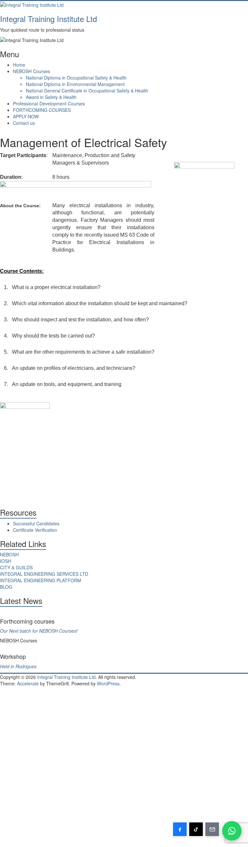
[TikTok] (196, 829)
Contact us (24, 123)
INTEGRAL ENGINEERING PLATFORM (40, 580)
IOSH (5, 561)
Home (19, 64)
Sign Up (36, 837)
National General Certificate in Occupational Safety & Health (87, 90)
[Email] (212, 829)
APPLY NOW (26, 116)
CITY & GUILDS (16, 567)
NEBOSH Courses (31, 71)
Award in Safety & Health (51, 97)
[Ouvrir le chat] (232, 831)
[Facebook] (180, 829)
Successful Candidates (36, 523)
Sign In (52, 837)
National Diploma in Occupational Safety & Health (76, 77)
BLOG (6, 587)
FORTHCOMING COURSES (42, 110)
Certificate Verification (35, 530)
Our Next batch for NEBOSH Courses (38, 630)
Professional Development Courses (49, 103)
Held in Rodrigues (18, 666)
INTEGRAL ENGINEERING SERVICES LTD (44, 574)
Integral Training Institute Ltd (48, 18)
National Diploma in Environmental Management (75, 84)
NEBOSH (9, 554)
